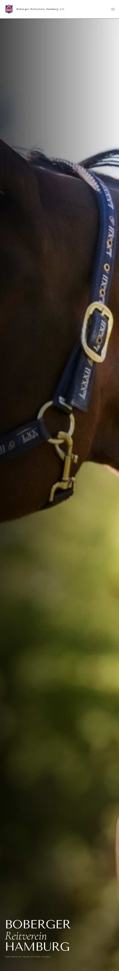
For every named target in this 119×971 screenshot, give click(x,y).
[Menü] (113, 9)
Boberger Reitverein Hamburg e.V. (40, 9)
